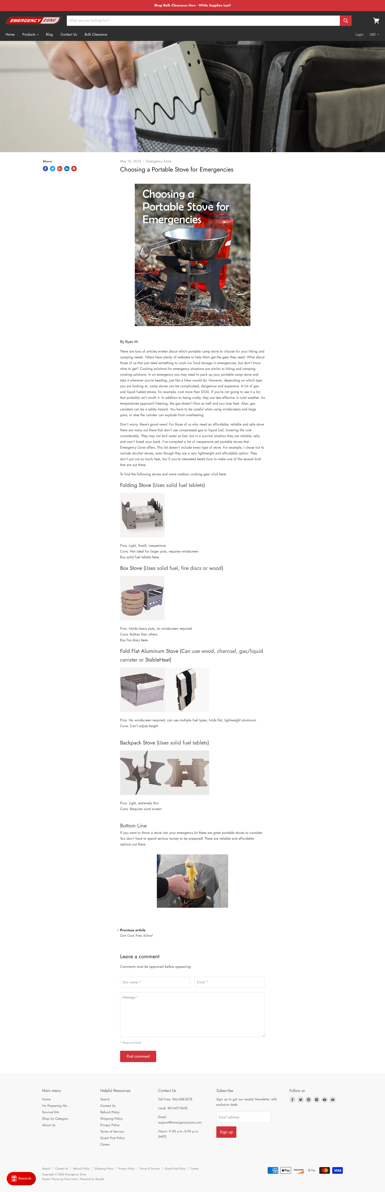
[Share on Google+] (59, 168)
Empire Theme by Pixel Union (60, 1179)
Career (105, 1144)
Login (360, 34)
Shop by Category (55, 1118)
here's (201, 459)
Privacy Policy (110, 1125)
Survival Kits (50, 1112)
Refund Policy (110, 1112)
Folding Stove (135, 485)
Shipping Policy (111, 1118)
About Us (48, 1125)
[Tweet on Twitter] (52, 168)
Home (10, 34)
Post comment (138, 1056)
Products (29, 34)
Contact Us (69, 34)
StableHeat (157, 660)
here (222, 474)
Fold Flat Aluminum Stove (149, 651)
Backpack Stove (137, 742)
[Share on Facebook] (45, 168)
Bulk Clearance (96, 34)
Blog (49, 34)
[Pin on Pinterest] (74, 168)
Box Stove (131, 568)
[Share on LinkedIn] (67, 168)
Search (105, 1099)
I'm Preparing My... (56, 1105)
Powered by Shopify (92, 1179)
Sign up (226, 1132)
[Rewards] (21, 1178)
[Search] (346, 21)
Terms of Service (112, 1131)
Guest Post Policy (112, 1138)
